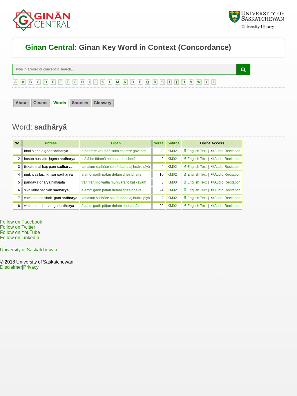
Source (174, 143)
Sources (80, 103)
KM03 (172, 182)
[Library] (256, 28)
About (22, 103)
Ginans (40, 103)
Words (59, 103)
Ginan (116, 143)
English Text (196, 151)
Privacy (31, 267)
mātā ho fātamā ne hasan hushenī (108, 159)
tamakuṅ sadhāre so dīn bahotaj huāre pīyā (116, 167)
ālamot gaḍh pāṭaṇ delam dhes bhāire (112, 174)
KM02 (172, 151)
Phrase (51, 143)
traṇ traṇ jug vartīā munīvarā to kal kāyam (114, 182)
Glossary (102, 103)
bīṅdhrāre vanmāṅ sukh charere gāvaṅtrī (114, 151)
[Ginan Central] (42, 29)
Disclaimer (11, 267)
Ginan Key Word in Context (127, 47)
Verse (159, 143)
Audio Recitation (227, 151)
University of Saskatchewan (28, 249)
